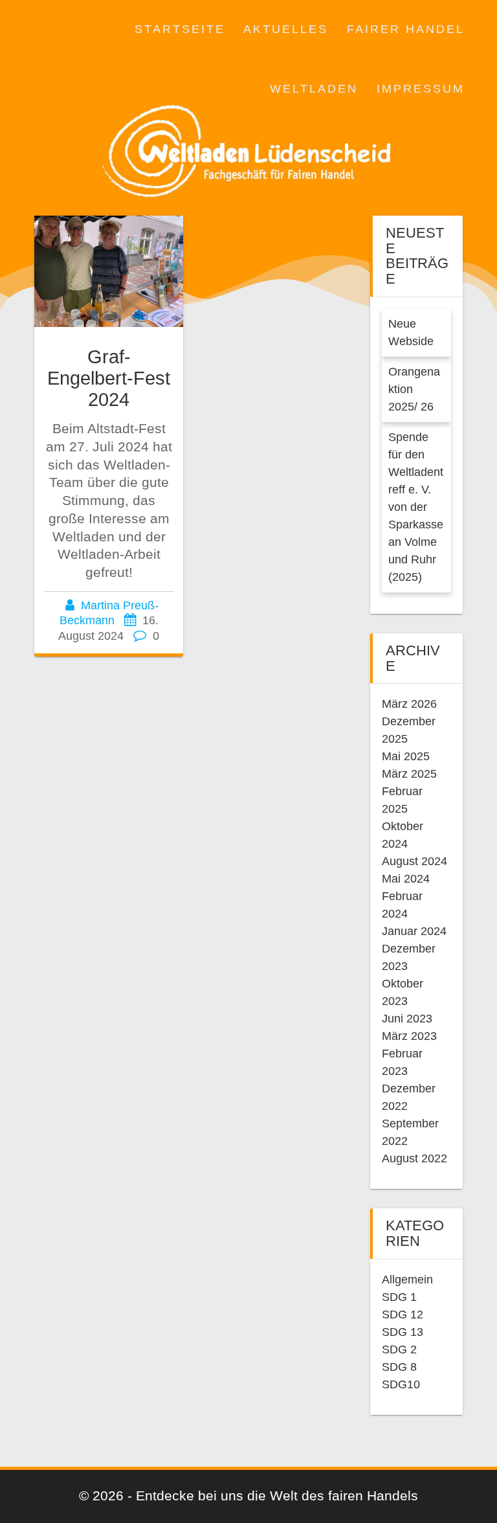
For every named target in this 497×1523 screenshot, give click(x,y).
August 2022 (414, 1158)
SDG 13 (402, 1332)
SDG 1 (399, 1297)
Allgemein (407, 1279)
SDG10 (401, 1384)
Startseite (180, 29)
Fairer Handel (406, 29)
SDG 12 (402, 1314)
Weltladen (314, 88)
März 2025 (409, 773)
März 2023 (409, 1036)
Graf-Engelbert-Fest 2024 (108, 378)
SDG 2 (399, 1349)
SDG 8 (399, 1366)
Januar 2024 (414, 931)
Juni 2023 (407, 1018)
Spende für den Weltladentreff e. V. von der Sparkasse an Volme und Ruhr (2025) (415, 507)
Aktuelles (285, 29)
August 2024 (414, 861)
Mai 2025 (406, 756)
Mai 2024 (406, 878)
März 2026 (409, 703)
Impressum (421, 88)
